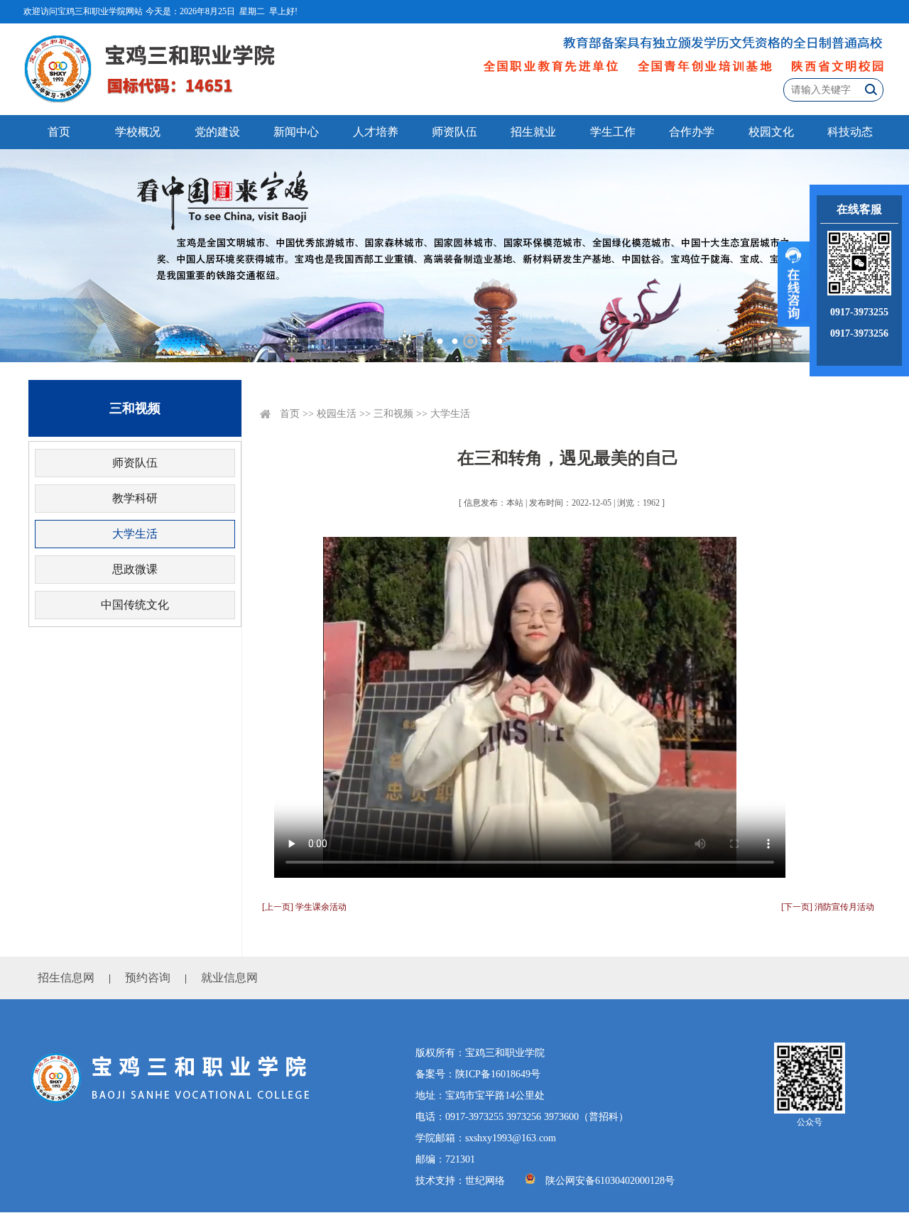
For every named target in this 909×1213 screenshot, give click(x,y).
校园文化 (771, 132)
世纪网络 (485, 1180)
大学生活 (135, 534)
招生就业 (533, 132)
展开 (794, 284)
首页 (59, 132)
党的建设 (217, 132)
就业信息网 (229, 978)
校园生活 (336, 413)
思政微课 (135, 569)
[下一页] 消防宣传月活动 (827, 907)
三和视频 (393, 413)
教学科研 (135, 498)
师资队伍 (454, 132)
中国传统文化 (135, 605)
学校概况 (137, 132)
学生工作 (613, 132)
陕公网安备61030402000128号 (610, 1180)
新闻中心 (296, 132)
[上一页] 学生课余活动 (304, 907)
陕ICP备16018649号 (497, 1074)
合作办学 (691, 132)
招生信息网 (66, 978)
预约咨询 (147, 978)
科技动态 (850, 132)
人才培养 (375, 132)
